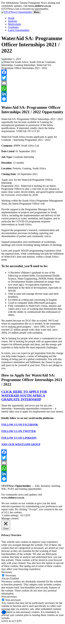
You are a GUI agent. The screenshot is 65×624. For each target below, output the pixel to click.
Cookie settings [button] (10, 515)
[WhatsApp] (32, 88)
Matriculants (14, 24)
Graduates (13, 27)
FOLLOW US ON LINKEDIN (18, 437)
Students (12, 21)
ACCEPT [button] (25, 515)
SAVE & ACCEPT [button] (11, 621)
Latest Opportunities (18, 30)
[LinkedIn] (32, 93)
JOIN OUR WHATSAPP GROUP (20, 444)
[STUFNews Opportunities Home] (16, 12)
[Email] (32, 83)
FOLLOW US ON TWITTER (18, 431)
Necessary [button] (6, 572)
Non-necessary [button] (9, 596)
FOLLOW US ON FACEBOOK (19, 424)
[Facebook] (32, 72)
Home (11, 18)
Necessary (10, 575)
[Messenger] (32, 99)
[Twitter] (32, 77)
